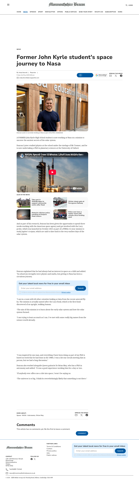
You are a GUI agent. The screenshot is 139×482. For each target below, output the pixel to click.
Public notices (52, 455)
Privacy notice (66, 292)
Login (130, 5)
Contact (49, 449)
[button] (8, 4)
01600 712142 (17, 469)
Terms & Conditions (54, 446)
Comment (82, 433)
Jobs (48, 453)
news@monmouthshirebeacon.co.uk (22, 473)
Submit (81, 288)
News (19, 49)
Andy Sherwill (23, 72)
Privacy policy (51, 451)
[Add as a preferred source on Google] (101, 75)
